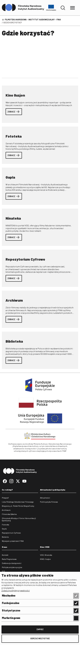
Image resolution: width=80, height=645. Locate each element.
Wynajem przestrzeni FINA (13, 541)
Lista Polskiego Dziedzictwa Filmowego (18, 502)
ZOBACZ (11, 111)
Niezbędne (8, 595)
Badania (5, 537)
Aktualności (45, 498)
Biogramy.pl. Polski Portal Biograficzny (18, 506)
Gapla (4, 529)
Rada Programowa (9, 559)
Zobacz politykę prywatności (15, 590)
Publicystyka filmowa (49, 502)
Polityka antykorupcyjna (12, 567)
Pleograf (5, 498)
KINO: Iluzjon (45, 559)
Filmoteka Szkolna (9, 514)
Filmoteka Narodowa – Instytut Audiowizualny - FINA (33, 19)
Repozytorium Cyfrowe (11, 533)
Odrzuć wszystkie (40, 638)
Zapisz (40, 629)
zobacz (11, 155)
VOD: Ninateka (46, 555)
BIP (3, 571)
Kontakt (5, 555)
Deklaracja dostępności (11, 563)
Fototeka (5, 524)
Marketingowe (11, 617)
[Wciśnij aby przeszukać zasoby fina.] (63, 8)
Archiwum (6, 510)
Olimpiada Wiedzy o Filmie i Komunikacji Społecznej (19, 519)
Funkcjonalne (10, 603)
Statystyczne (11, 610)
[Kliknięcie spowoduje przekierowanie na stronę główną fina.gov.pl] (23, 7)
